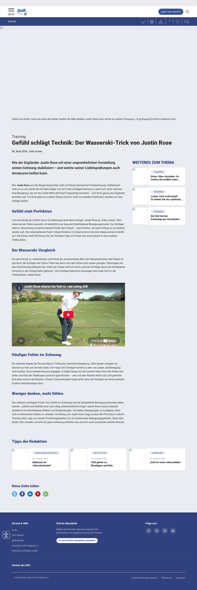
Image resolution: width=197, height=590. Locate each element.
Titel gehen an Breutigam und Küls (102, 464)
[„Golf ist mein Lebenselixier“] (137, 459)
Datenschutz (166, 578)
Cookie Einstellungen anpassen (144, 578)
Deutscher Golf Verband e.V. (25, 545)
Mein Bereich (18, 540)
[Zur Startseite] (11, 10)
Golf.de (12, 21)
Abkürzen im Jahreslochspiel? (41, 464)
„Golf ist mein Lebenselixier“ (165, 462)
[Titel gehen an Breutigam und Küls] (78, 459)
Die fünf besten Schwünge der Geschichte (165, 218)
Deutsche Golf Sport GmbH (25, 551)
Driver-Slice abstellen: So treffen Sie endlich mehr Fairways (165, 178)
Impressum (180, 578)
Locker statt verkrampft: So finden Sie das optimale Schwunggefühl (166, 198)
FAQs (14, 530)
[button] (14, 494)
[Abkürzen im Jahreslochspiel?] (20, 459)
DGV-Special (18, 535)
